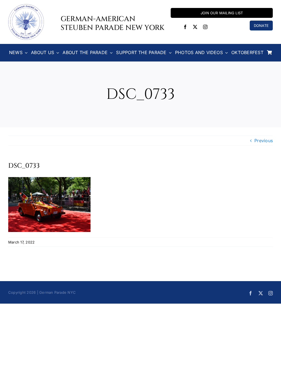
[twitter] (195, 27)
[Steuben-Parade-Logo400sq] (26, 6)
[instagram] (205, 27)
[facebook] (185, 27)
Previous (263, 140)
